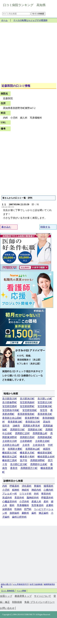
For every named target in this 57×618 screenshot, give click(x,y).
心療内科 (48, 490)
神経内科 (36, 490)
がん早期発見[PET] (20, 584)
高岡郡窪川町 (17, 429)
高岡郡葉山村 (40, 433)
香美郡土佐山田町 (12, 418)
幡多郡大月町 (27, 452)
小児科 (6, 490)
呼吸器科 (14, 486)
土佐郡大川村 (9, 441)
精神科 (15, 490)
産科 (46, 501)
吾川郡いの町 (45, 398)
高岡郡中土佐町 (38, 464)
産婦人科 (36, 501)
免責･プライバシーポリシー (39, 602)
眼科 (12, 505)
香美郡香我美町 (26, 414)
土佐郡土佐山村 (10, 445)
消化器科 (26, 486)
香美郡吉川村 (32, 421)
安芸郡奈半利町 (10, 410)
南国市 (46, 449)
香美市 (13, 468)
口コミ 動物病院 (8, 591)
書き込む (6, 227)
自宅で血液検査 (36, 584)
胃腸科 (37, 486)
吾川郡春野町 (9, 402)
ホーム (4, 20)
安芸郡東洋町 (45, 406)
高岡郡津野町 (37, 460)
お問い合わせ (7, 608)
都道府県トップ (23, 596)
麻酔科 (25, 513)
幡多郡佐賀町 (45, 452)
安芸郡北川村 (45, 402)
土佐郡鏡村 (26, 441)
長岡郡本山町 (32, 449)
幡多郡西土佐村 (46, 456)
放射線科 (14, 513)
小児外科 (24, 501)
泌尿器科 (7, 509)
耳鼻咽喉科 (23, 505)
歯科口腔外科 (19, 517)
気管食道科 (37, 505)
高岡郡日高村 (27, 437)
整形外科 (46, 493)
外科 (36, 493)
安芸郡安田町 (29, 410)
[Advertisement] (28, 54)
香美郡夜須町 (15, 421)
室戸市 (23, 460)
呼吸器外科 (47, 497)
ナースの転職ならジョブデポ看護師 (30, 20)
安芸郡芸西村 (9, 406)
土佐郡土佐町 (42, 441)
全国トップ (6, 596)
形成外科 (7, 497)
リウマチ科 (25, 493)
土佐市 (26, 445)
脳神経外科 (33, 497)
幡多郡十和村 (27, 456)
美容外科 (19, 497)
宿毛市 (6, 425)
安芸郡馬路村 (27, 402)
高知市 (46, 421)
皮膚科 (49, 505)
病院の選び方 (6, 584)
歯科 (33, 513)
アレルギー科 (9, 493)
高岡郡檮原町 (45, 437)
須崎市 (16, 425)
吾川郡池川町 (27, 398)
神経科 (25, 490)
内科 (4, 486)
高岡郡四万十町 (29, 468)
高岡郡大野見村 (31, 425)
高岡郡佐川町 (35, 429)
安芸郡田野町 (27, 406)
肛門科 (27, 509)
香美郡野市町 (32, 418)
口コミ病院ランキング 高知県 (24, 5)
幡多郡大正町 (9, 456)
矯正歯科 (43, 513)
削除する (45, 227)
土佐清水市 (39, 445)
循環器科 (48, 486)
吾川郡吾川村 (9, 398)
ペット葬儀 (21, 591)
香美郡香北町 (45, 414)
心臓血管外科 (9, 501)
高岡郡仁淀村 (22, 433)
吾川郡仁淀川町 (18, 464)
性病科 (18, 509)
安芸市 (43, 410)
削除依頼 (17, 602)
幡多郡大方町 (9, 452)
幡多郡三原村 (9, 460)
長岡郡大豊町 (15, 449)
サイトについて (42, 596)
